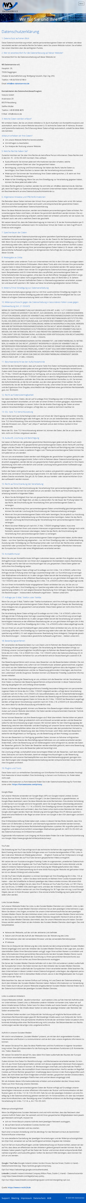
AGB (49, 1198)
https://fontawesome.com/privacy (27, 784)
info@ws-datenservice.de (18, 83)
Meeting (15, 1198)
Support (6, 1198)
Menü (81, 4)
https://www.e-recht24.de (19, 1187)
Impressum (26, 1198)
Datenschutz (39, 1198)
